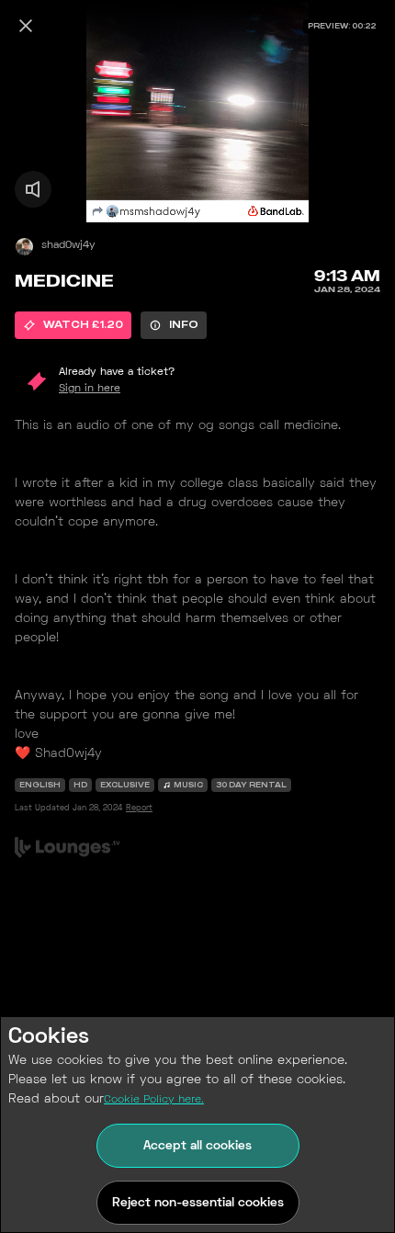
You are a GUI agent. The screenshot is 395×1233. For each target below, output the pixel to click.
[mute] (33, 189)
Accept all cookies (197, 1146)
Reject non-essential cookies (198, 1203)
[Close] (26, 26)
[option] (73, 325)
